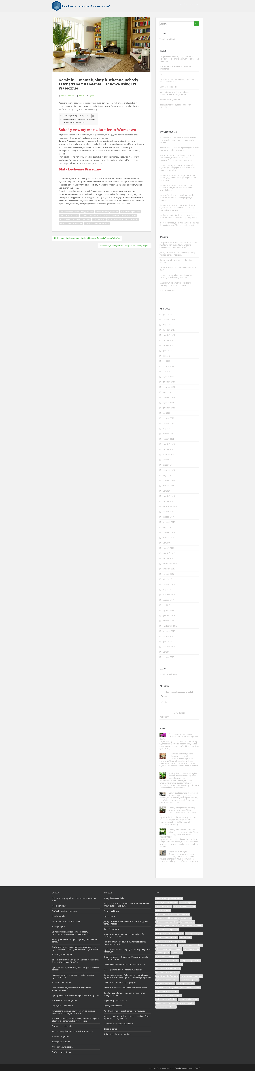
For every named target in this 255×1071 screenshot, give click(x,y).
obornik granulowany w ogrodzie (168, 949)
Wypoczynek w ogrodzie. (62, 1047)
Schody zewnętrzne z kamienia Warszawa (78, 120)
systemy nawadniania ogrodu (167, 980)
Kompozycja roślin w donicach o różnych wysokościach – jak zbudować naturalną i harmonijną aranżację (177, 207)
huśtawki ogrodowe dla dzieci (167, 926)
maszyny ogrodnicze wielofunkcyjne (169, 933)
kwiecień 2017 (169, 594)
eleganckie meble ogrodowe (167, 922)
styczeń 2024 (168, 376)
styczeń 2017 (168, 610)
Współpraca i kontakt (189, 4)
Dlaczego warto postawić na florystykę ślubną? (176, 261)
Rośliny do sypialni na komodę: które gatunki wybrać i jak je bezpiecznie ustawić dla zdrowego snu (179, 811)
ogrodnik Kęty (176, 953)
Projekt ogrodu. (58, 916)
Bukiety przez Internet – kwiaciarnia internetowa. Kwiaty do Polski (124, 994)
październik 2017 (170, 563)
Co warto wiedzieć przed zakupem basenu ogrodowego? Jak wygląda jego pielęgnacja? (71, 932)
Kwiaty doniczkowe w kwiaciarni (117, 1034)
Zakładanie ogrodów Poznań (167, 991)
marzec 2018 (168, 537)
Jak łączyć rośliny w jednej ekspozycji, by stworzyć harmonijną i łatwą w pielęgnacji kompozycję (177, 197)
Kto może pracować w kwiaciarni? (118, 1023)
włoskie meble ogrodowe (190, 987)
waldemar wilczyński (115, 219)
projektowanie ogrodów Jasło (167, 972)
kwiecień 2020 (169, 480)
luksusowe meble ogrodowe (167, 930)
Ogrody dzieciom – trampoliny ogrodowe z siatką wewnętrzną (178, 80)
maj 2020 (167, 475)
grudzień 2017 (169, 553)
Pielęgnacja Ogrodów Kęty (190, 960)
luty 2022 (166, 413)
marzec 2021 (168, 433)
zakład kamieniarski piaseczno (71, 223)
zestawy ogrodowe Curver (188, 999)
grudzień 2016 (169, 615)
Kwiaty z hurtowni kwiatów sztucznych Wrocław (124, 964)
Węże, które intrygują (178, 851)
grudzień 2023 (169, 381)
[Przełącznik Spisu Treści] (92, 116)
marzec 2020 (168, 485)
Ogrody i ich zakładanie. (62, 1026)
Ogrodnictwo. (109, 916)
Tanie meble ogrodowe (190, 980)
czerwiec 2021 (169, 423)
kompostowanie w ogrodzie (191, 926)
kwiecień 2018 (169, 532)
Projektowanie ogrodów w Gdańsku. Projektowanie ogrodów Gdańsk (179, 736)
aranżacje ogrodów (163, 906)
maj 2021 (167, 428)
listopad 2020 (168, 449)
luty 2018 (166, 542)
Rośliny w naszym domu (170, 99)
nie (165, 702)
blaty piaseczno (87, 212)
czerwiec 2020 (169, 470)
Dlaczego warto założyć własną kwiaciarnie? (123, 969)
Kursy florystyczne (111, 929)
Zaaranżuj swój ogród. (169, 86)
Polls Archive (165, 717)
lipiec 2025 (167, 350)
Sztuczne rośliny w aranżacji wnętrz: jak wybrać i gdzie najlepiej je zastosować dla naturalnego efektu (177, 167)
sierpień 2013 (168, 657)
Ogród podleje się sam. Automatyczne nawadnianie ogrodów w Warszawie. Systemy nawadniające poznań (75, 948)
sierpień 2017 (168, 574)
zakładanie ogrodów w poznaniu (168, 995)
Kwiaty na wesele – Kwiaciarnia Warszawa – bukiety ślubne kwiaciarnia (126, 958)
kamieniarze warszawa (89, 215)
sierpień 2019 (168, 511)
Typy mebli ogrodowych (165, 984)
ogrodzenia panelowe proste (167, 957)
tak (165, 696)
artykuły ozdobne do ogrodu (184, 906)
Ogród (91, 96)
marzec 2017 (168, 600)
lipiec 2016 (167, 641)
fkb (161, 74)
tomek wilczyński (99, 219)
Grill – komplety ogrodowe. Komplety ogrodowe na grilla (74, 899)
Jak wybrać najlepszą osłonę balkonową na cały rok (181, 754)
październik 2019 (170, 506)
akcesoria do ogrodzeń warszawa (169, 899)
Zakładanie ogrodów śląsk (166, 999)
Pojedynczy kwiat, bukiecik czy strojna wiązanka (124, 1011)
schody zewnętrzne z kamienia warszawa (75, 219)
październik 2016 (170, 626)
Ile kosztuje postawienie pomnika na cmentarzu (175, 67)
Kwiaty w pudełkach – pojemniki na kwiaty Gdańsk (178, 268)
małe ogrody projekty (194, 933)
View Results (179, 713)
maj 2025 (167, 356)
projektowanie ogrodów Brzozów (169, 964)
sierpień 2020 (168, 459)
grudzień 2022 (169, 407)
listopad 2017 (168, 558)
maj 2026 (167, 324)
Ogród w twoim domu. (61, 1052)
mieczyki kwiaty (185, 937)
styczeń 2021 (168, 439)
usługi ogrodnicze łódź (185, 984)
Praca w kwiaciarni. (168, 290)
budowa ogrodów (163, 910)
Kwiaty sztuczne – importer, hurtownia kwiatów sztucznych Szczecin (124, 935)
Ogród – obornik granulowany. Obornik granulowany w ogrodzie (75, 968)
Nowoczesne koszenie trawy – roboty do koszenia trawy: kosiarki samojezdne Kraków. (73, 1012)
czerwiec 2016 (169, 646)
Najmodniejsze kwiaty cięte (115, 1000)
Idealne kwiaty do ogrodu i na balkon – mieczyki (176, 105)
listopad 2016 (168, 620)
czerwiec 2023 (169, 387)
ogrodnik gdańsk (162, 953)
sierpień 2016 (168, 636)
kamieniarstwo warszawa (69, 215)
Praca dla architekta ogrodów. (65, 1000)
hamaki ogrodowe (187, 922)
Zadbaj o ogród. (59, 926)
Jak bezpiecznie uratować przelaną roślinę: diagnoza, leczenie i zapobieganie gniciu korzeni (178, 140)
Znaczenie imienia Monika (166, 1007)
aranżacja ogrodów (187, 902)
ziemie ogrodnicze (187, 1003)
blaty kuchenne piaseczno (69, 212)
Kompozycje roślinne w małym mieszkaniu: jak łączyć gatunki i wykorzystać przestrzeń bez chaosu (178, 177)
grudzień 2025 (169, 335)
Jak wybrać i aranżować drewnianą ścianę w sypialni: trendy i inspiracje (178, 253)
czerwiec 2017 (169, 584)
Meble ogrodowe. (59, 906)
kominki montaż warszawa (110, 215)
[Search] (196, 23)
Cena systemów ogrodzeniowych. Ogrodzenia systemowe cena (71, 988)
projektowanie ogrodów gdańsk (168, 968)
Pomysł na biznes (111, 911)
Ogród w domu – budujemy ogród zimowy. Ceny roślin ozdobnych (127, 950)
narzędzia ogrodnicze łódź (166, 945)
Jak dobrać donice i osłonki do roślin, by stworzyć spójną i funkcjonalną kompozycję (178, 216)
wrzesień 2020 (169, 454)
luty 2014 (166, 652)
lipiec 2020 (167, 465)
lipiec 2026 (167, 314)
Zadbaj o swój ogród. (61, 1041)
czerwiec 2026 (169, 319)
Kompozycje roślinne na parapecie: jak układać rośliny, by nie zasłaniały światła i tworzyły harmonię (177, 187)
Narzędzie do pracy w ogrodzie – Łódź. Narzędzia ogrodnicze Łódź (73, 976)
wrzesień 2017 (169, 568)
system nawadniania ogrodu (191, 976)
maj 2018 (167, 527)
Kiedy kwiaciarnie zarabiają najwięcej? (120, 982)
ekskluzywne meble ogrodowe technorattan (172, 914)
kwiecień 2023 (169, 397)
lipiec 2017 (167, 579)
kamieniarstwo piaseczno (130, 212)
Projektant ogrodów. (61, 1036)
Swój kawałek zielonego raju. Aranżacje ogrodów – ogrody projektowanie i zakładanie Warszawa (179, 58)
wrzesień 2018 (169, 522)
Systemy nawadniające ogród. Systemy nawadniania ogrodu (74, 940)
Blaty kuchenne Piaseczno (75, 122)
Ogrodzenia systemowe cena (167, 960)
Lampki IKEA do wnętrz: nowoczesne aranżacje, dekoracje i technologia (175, 284)
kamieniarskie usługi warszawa (106, 212)
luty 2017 (166, 605)
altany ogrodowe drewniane (167, 902)
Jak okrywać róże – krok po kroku (66, 921)
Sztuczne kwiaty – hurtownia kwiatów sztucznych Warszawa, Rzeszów (176, 276)
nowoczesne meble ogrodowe (190, 945)
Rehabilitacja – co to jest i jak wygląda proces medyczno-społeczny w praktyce (179, 148)
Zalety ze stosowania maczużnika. (183, 793)
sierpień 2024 (168, 366)
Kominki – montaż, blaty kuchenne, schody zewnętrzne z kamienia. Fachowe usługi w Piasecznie (75, 1019)
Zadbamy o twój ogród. (62, 954)
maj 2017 (167, 589)
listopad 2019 (168, 501)
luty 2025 (166, 361)
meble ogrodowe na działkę (166, 937)
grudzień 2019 (169, 496)
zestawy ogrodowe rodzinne (167, 1003)
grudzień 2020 (169, 444)
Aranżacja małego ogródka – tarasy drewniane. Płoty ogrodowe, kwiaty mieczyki (126, 1017)
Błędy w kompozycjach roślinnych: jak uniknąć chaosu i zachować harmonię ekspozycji (179, 223)
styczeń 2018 (168, 548)
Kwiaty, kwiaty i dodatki (114, 898)
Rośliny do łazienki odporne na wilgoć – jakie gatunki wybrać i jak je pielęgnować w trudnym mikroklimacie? (179, 833)
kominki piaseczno (129, 215)
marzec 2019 (168, 517)
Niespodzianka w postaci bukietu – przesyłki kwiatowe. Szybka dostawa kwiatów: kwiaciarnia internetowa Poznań (178, 245)
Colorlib (178, 1068)
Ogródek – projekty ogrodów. (64, 911)
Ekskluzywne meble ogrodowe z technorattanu (173, 918)
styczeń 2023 (168, 402)
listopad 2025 (168, 340)
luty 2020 (166, 491)
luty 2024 (166, 371)
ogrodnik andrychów (191, 949)
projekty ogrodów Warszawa (167, 976)
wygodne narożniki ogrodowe (167, 987)
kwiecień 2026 (169, 330)
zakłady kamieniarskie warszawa (97, 223)
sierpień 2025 (168, 345)
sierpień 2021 (168, 418)
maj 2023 (167, 392)
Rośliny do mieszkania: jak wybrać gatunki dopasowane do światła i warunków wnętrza (183, 775)
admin (81, 96)
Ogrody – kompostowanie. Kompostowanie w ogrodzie (75, 995)
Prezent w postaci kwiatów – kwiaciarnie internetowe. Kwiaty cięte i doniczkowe (127, 904)
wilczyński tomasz (131, 219)
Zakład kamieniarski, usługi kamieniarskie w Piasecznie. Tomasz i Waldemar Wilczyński (75, 960)
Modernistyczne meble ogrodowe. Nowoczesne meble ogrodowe (174, 93)
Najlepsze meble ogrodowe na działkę (170, 941)
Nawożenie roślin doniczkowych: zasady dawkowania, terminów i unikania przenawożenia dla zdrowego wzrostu (177, 157)
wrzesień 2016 (169, 631)
